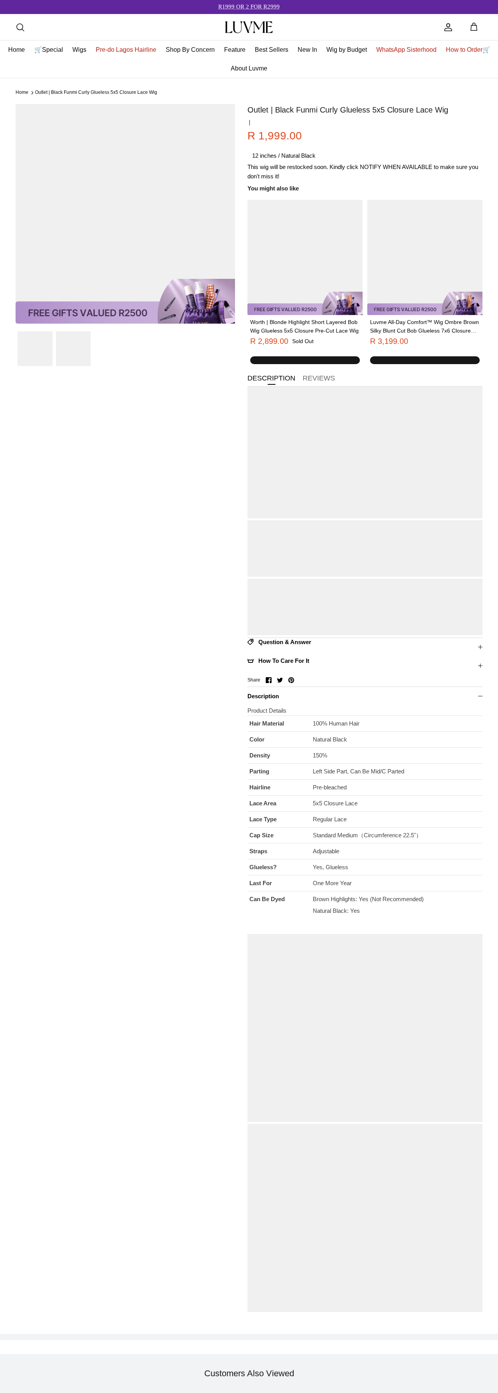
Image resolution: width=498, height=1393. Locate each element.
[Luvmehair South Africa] (249, 27)
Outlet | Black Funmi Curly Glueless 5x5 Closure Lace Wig (96, 92)
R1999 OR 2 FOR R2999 (249, 7)
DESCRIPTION (271, 378)
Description (263, 696)
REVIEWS (319, 378)
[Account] (448, 27)
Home (22, 92)
